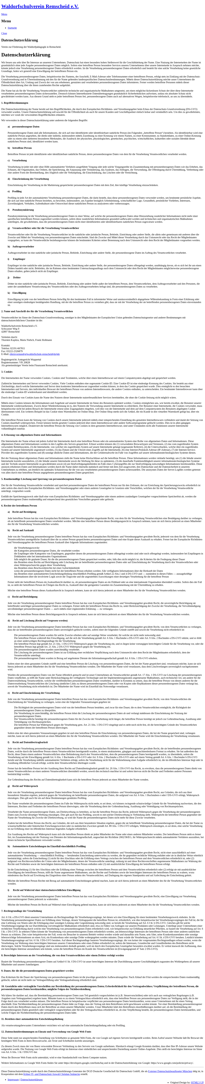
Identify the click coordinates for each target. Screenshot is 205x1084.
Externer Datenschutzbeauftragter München (170, 1071)
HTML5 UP (197, 1082)
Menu (4, 14)
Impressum (13, 1079)
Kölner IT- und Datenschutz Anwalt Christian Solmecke (51, 1074)
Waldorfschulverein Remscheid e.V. (40, 6)
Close (4, 33)
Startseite (12, 27)
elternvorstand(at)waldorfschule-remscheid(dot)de (35, 354)
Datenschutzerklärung (31, 1079)
